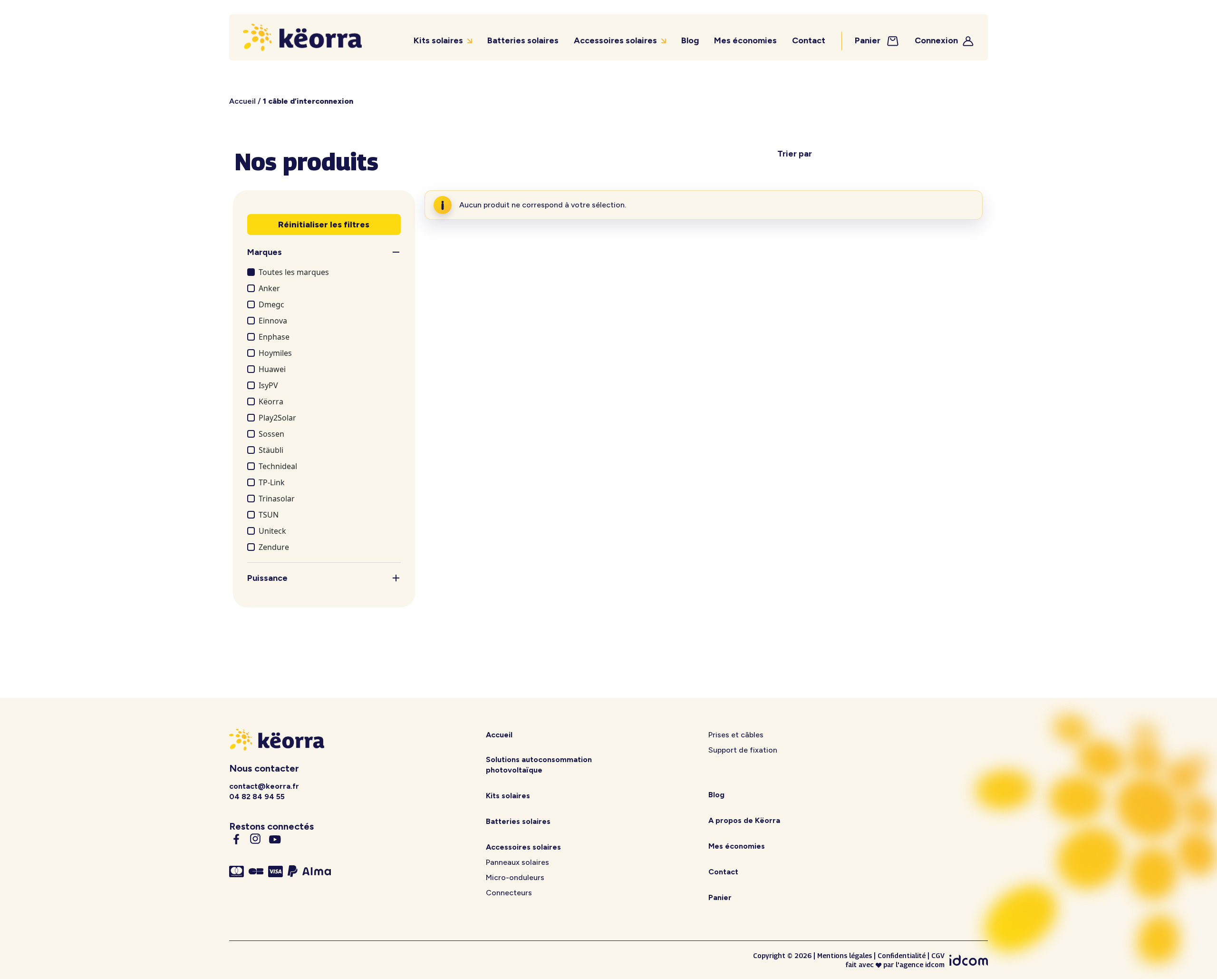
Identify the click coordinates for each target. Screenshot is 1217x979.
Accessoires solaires (615, 40)
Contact (808, 40)
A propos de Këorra (744, 820)
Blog (690, 40)
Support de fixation (742, 749)
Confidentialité (902, 955)
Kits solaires (438, 40)
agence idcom (922, 964)
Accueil (242, 101)
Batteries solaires (523, 40)
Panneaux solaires (517, 862)
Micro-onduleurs (515, 877)
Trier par (794, 153)
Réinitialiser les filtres (323, 224)
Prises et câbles (735, 734)
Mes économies (745, 40)
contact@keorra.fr (264, 786)
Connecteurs (509, 892)
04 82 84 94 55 (257, 796)
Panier (868, 40)
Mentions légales (844, 955)
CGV (938, 955)
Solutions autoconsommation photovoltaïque (539, 764)
